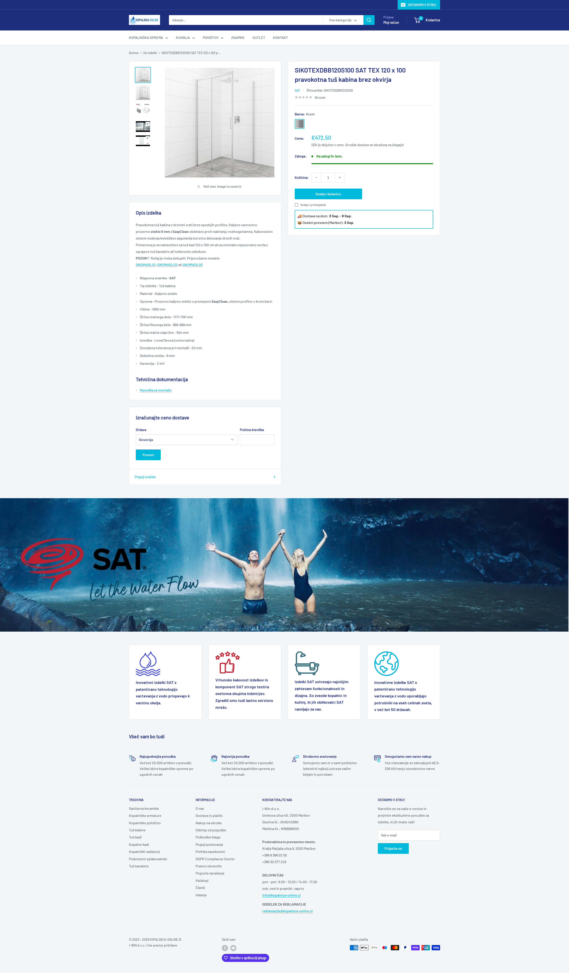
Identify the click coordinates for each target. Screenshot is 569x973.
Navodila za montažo (156, 390)
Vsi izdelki (150, 53)
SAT (297, 90)
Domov (134, 53)
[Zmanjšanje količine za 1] (316, 177)
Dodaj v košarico (328, 194)
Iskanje (201, 895)
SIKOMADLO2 (167, 264)
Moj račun (391, 22)
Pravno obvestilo (209, 866)
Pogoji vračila (145, 477)
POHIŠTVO (210, 37)
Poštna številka (252, 429)
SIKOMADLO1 (146, 264)
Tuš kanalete (139, 866)
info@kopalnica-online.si (281, 895)
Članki (200, 887)
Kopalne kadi (139, 844)
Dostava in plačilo (209, 815)
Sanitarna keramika (144, 808)
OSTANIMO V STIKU (422, 5)
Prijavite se (393, 848)
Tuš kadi (135, 837)
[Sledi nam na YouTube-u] (233, 948)
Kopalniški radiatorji (144, 851)
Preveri (148, 455)
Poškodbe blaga (208, 837)
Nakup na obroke (209, 823)
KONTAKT (280, 37)
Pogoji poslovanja (209, 844)
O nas (200, 808)
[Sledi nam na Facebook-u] (225, 948)
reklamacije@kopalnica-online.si (287, 911)
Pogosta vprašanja (210, 873)
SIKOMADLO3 (192, 264)
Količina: (302, 177)
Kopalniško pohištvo (145, 823)
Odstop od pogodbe (211, 830)
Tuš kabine (137, 830)
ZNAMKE (238, 37)
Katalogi (202, 880)
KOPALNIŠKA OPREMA (146, 37)
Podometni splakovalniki (148, 859)
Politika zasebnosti (210, 851)
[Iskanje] (369, 20)
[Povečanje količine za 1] (340, 177)
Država (141, 429)
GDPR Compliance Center (215, 859)
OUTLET (258, 37)
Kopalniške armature (145, 815)
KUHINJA (183, 37)
